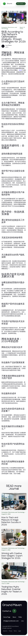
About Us (5, 631)
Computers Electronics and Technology (9, 28)
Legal (19, 631)
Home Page (6, 617)
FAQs (20, 617)
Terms (15, 631)
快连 (20, 70)
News (14, 617)
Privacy (10, 631)
